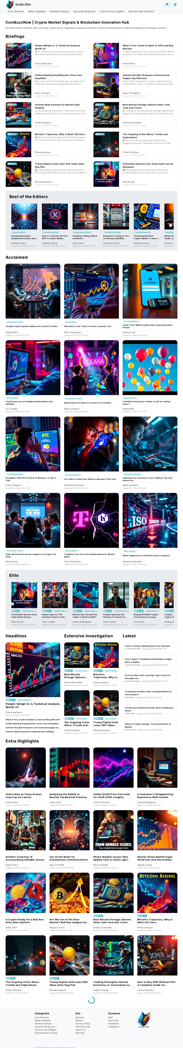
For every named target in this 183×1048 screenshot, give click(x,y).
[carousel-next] (170, 225)
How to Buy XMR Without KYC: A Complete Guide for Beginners (156, 984)
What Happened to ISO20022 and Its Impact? (146, 555)
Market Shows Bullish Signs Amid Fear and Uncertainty (155, 858)
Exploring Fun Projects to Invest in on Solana (87, 403)
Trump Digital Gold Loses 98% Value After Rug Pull (105, 724)
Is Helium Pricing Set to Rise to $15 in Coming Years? (146, 402)
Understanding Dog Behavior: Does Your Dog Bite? (32, 724)
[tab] (16, 11)
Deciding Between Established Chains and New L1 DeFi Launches (23, 237)
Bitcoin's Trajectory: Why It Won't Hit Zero (60, 134)
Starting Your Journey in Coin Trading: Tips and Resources (147, 479)
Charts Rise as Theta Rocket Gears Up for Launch (24, 796)
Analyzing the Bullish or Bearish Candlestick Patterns (68, 796)
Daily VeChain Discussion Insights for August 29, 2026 (31, 555)
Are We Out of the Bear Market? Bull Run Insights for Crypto (68, 921)
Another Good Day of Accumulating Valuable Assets (25, 858)
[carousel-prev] (12, 225)
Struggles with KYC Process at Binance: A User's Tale (31, 479)
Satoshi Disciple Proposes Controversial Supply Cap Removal (33, 728)
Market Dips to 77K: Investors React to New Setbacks (54, 615)
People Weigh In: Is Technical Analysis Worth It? (33, 705)
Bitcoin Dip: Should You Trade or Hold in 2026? (85, 615)
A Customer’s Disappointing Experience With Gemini (155, 796)
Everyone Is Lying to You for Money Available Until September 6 (116, 237)
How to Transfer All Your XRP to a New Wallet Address (55, 237)
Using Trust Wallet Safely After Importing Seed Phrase (147, 326)
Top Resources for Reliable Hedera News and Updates (29, 402)
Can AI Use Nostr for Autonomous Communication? (69, 858)
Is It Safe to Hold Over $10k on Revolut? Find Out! (90, 479)
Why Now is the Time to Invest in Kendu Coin (87, 326)
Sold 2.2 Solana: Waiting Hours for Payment (147, 646)
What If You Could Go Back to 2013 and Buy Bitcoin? (33, 720)
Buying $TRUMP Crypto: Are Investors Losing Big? (146, 615)
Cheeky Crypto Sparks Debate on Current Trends (31, 326)
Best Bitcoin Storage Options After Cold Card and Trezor (77, 676)
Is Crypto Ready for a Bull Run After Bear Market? (25, 921)
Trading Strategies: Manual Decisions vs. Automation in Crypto (111, 984)
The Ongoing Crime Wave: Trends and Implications (77, 724)
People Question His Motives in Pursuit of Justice (114, 615)
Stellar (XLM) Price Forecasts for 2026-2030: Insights (111, 796)
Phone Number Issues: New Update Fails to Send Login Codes (110, 858)
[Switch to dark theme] (175, 4)
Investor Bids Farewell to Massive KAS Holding (30, 732)
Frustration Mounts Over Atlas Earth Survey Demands (24, 615)
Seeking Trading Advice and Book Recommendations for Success (85, 237)
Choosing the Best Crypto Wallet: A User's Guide (146, 237)
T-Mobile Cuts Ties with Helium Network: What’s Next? (89, 555)
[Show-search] (167, 4)
